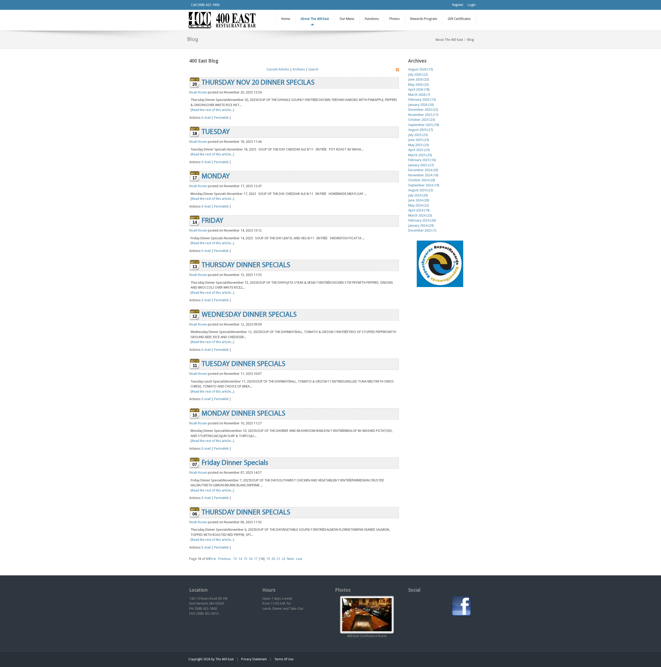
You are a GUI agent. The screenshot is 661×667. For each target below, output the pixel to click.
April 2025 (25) (419, 150)
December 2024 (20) (423, 170)
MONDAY (216, 176)
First (213, 559)
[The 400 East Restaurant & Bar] (221, 20)
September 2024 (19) (423, 185)
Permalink (221, 118)
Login (472, 5)
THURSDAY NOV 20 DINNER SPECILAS (258, 82)
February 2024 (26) (422, 220)
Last (299, 559)
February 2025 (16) (422, 160)
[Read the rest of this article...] (212, 110)
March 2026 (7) (419, 95)
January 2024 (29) (421, 225)
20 (273, 559)
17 (255, 559)
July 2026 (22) (418, 74)
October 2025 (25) (421, 120)
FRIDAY (212, 221)
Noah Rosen (198, 92)
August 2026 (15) (420, 69)
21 (278, 559)
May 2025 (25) (418, 145)
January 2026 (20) (421, 105)
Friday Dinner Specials (235, 463)
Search (313, 69)
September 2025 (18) (423, 125)
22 (283, 559)
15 (245, 559)
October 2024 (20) (421, 180)
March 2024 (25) (420, 215)
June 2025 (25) (418, 140)
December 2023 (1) (422, 230)
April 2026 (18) (419, 89)
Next (290, 559)
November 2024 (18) (423, 175)
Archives (299, 69)
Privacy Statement (254, 659)
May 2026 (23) (418, 84)
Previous (224, 559)
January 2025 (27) (421, 165)
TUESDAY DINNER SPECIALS (243, 364)
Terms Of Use (283, 659)
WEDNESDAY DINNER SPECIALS (249, 315)
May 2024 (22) (418, 205)
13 (235, 559)
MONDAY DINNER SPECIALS (243, 413)
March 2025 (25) (420, 155)
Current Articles (277, 69)
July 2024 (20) (418, 195)
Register (457, 5)
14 (240, 559)
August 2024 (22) (420, 190)
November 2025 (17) (423, 115)
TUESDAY (216, 132)
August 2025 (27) (420, 130)
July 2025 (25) (418, 135)
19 (268, 559)
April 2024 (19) (419, 210)
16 (250, 559)
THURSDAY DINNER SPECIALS (246, 265)
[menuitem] (314, 19)
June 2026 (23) (418, 79)
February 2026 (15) (422, 99)
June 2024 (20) (418, 200)
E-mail (206, 118)
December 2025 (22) (423, 110)
